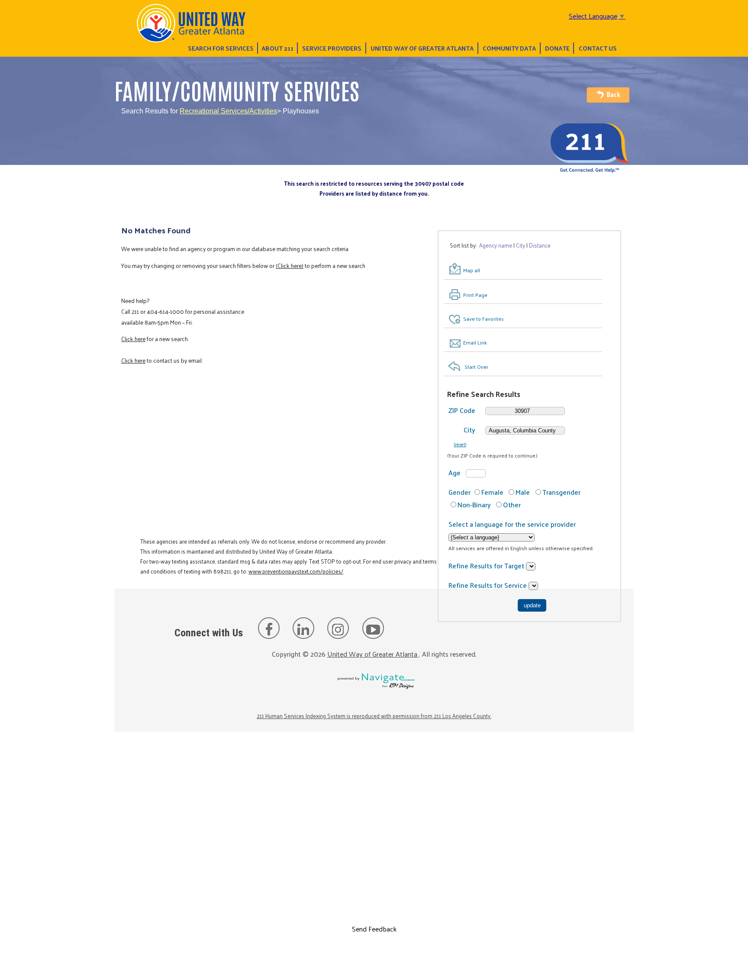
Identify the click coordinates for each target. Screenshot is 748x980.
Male (523, 492)
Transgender (561, 492)
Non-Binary (474, 504)
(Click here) (289, 265)
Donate (557, 48)
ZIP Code (461, 410)
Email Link (475, 342)
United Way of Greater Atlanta (422, 48)
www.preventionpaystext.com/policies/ (295, 571)
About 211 (277, 48)
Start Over (476, 366)
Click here (133, 338)
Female (492, 492)
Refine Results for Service (488, 585)
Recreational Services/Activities (228, 111)
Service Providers (331, 48)
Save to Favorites (483, 318)
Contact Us (598, 48)
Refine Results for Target (487, 565)
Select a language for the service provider (512, 524)
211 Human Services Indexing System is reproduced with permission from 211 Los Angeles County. (374, 716)
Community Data (509, 48)
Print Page (475, 295)
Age (454, 472)
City (469, 429)
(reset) (460, 444)
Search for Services (221, 48)
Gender (459, 492)
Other (512, 504)
